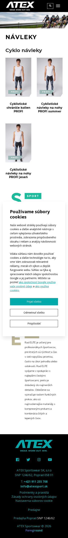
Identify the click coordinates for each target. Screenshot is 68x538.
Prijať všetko (34, 301)
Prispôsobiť (34, 323)
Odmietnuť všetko (34, 312)
